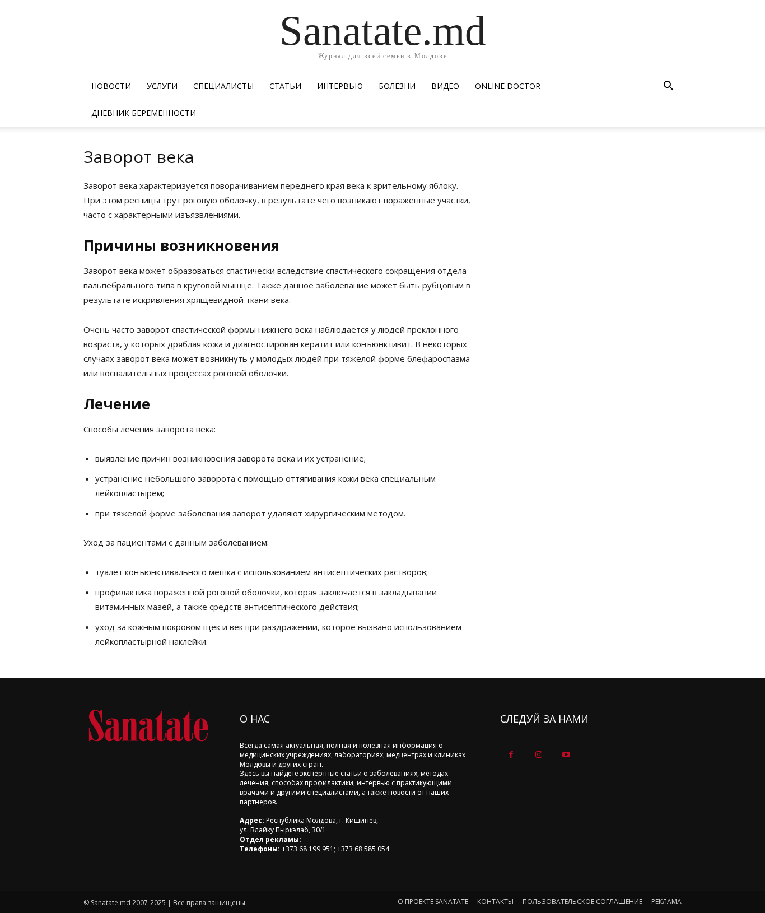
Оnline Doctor (507, 86)
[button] (668, 87)
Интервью (340, 86)
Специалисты (223, 86)
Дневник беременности (143, 113)
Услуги (162, 86)
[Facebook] (511, 755)
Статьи (285, 86)
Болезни (397, 86)
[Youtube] (566, 755)
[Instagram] (538, 755)
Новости (111, 86)
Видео (445, 86)
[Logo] (148, 725)
